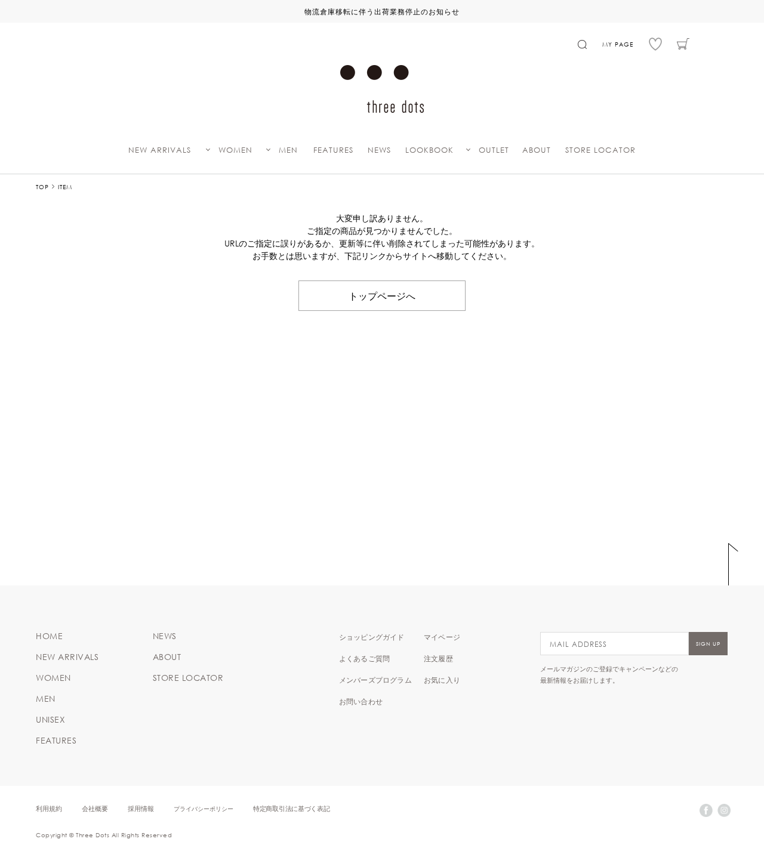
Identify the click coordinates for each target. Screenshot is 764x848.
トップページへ (382, 295)
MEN (288, 150)
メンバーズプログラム (375, 679)
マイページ (442, 636)
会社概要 (95, 808)
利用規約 (49, 808)
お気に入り (442, 679)
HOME (49, 636)
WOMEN (235, 150)
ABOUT (536, 150)
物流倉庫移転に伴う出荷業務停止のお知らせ (382, 11)
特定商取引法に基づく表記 (291, 808)
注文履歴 (438, 658)
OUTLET (494, 150)
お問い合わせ (361, 701)
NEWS (379, 150)
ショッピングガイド (372, 636)
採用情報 (141, 808)
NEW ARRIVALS (159, 150)
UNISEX (50, 720)
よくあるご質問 (364, 658)
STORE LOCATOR (600, 150)
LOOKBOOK (429, 150)
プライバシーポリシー (203, 808)
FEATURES (333, 150)
